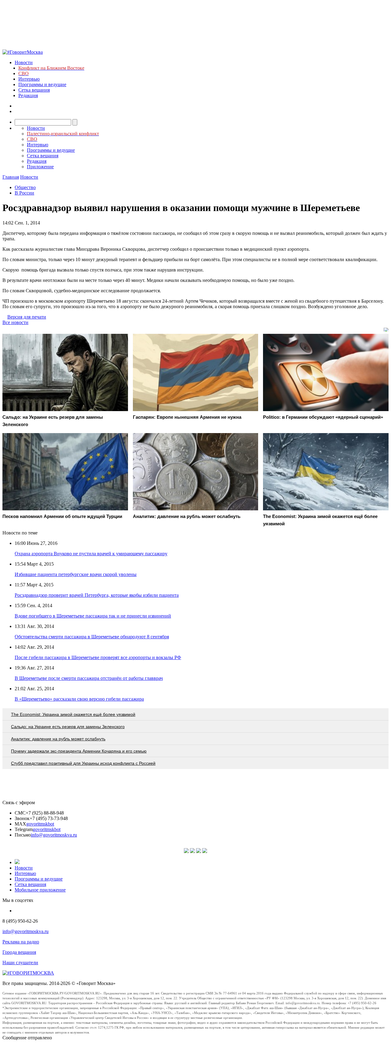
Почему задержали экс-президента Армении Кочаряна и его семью (79, 751)
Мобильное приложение (40, 889)
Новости (24, 62)
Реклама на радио (20, 941)
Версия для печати (26, 316)
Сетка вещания (34, 90)
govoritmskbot (40, 823)
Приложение (40, 166)
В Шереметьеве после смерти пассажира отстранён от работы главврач (89, 678)
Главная (10, 177)
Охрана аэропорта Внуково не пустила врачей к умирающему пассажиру (91, 553)
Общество (25, 187)
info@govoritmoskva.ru (54, 834)
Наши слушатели (20, 962)
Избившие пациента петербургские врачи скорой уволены (76, 574)
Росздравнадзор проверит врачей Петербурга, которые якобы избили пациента (97, 595)
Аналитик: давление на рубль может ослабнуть (58, 738)
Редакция (28, 95)
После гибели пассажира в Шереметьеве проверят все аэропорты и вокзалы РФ (98, 657)
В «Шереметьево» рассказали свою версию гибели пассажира (79, 699)
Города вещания (19, 952)
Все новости (15, 322)
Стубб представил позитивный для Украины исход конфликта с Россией (83, 763)
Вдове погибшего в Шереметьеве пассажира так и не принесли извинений (93, 615)
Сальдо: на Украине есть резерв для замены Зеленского (68, 726)
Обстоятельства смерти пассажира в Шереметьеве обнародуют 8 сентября (92, 636)
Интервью (29, 79)
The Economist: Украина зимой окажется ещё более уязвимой (73, 714)
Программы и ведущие (42, 84)
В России (24, 192)
